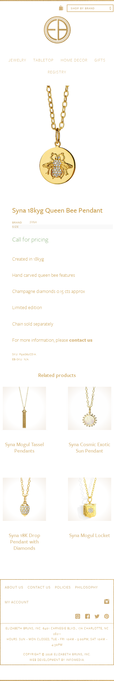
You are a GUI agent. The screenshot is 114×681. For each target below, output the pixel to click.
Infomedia (75, 659)
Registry (57, 72)
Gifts (100, 60)
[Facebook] (87, 616)
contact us (81, 339)
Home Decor (74, 60)
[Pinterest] (106, 616)
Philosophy (86, 587)
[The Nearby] (78, 616)
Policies (63, 587)
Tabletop (43, 60)
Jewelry (17, 60)
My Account (17, 602)
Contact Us (39, 587)
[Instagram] (106, 601)
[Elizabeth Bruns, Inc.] (57, 32)
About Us (14, 587)
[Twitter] (97, 616)
